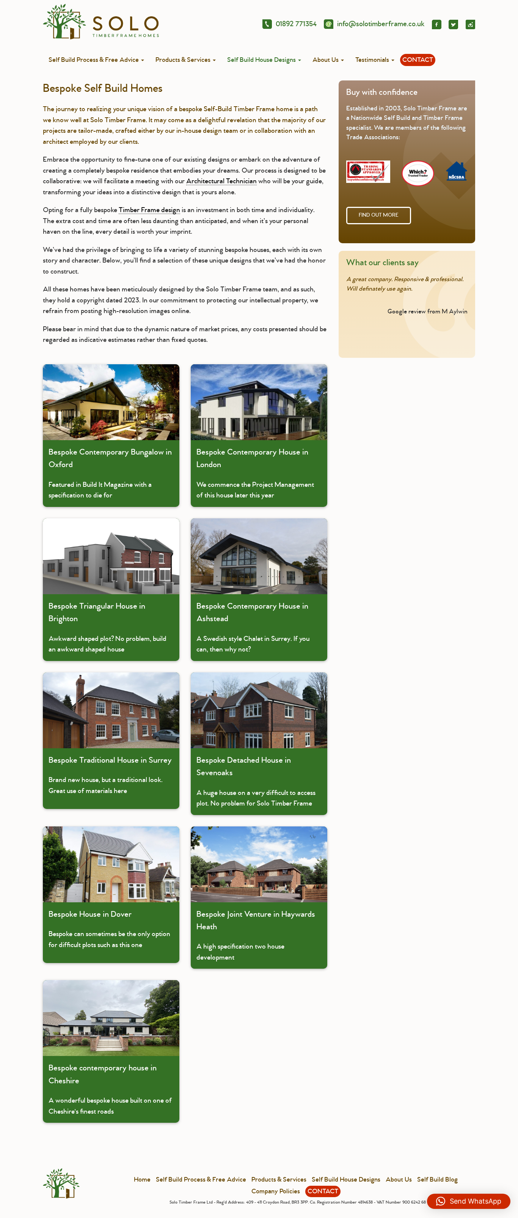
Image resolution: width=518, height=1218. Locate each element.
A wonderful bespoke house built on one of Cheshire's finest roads (110, 1089)
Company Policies (275, 1191)
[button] (468, 1201)
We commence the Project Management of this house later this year (255, 473)
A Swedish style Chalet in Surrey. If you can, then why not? (252, 627)
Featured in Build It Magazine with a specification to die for (110, 473)
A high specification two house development (255, 935)
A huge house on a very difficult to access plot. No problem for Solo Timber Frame (256, 781)
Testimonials (373, 60)
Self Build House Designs (262, 60)
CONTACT (417, 60)
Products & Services (183, 60)
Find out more (379, 215)
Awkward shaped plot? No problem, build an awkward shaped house (107, 627)
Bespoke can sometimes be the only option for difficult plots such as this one (109, 929)
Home (142, 1179)
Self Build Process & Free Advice (94, 60)
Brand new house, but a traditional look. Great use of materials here (110, 775)
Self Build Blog (437, 1179)
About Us (326, 60)
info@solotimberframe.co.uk (381, 24)
